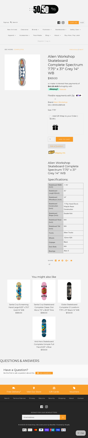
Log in (47, 41)
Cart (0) (73, 22)
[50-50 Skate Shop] (44, 4)
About (57, 35)
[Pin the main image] (62, 260)
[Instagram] (63, 22)
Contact (81, 398)
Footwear (47, 29)
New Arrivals (12, 29)
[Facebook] (59, 22)
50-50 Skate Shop (30, 425)
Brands (35, 29)
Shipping (61, 398)
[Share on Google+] (67, 260)
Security (51, 398)
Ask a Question (56, 146)
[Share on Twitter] (59, 260)
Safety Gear (75, 29)
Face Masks (37, 35)
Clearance (24, 29)
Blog (48, 35)
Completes (19, 49)
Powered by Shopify (63, 425)
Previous (74, 49)
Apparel (12, 35)
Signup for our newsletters (44, 412)
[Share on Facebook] (56, 260)
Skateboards (60, 29)
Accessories (24, 35)
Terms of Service (19, 398)
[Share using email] (71, 260)
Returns (42, 398)
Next (81, 49)
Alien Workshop (60, 102)
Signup (6, 22)
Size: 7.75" (52, 110)
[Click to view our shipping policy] (56, 154)
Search (7, 398)
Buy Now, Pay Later (72, 35)
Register (41, 41)
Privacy (32, 398)
